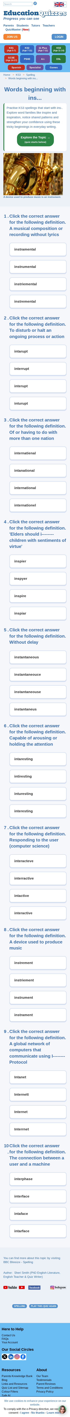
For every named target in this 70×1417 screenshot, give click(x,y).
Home (6, 74)
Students (22, 25)
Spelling (30, 74)
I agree (24, 1412)
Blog (4, 1380)
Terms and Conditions (49, 1387)
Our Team (42, 1376)
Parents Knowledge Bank (17, 1376)
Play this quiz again (43, 1306)
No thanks (38, 1412)
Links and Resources (14, 1383)
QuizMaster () (17, 29)
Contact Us (8, 1335)
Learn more (54, 1412)
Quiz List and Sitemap (15, 1387)
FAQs (5, 1338)
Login (59, 36)
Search (35, 3)
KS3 (18, 74)
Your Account (10, 1342)
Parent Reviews (46, 1383)
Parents (8, 25)
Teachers (49, 25)
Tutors (35, 25)
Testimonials (43, 1380)
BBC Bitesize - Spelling (18, 1262)
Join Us (12, 36)
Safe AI (6, 1395)
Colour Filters (10, 1391)
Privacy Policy (45, 1391)
